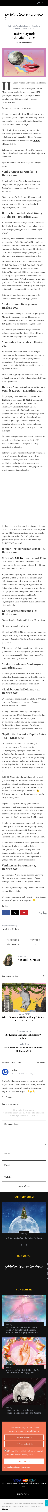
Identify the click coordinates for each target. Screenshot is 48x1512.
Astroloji (11, 26)
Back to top (22, 1494)
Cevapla (9, 1097)
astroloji (5, 929)
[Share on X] (15, 912)
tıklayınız (5, 1509)
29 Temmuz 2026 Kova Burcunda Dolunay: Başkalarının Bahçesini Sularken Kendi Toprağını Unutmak (22, 1330)
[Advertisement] (24, 498)
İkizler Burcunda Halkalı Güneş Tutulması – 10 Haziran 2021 (24, 1019)
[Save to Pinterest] (24, 912)
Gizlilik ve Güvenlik (9, 1483)
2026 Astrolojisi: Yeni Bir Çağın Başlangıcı (24, 1238)
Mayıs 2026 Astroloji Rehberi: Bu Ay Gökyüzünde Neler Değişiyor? (22, 1371)
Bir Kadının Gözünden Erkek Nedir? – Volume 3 (23, 1035)
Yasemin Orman (25, 42)
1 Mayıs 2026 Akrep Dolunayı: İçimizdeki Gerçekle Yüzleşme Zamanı (23, 1411)
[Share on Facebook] (6, 912)
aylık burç (14, 929)
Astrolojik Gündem (23, 26)
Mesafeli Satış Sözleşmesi (29, 1483)
